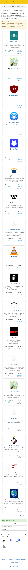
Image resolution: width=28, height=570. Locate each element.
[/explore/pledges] (22, 2)
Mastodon (10, 541)
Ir (2, 531)
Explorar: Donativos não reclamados (13, 6)
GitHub (4, 541)
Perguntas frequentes (20, 559)
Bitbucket (18, 541)
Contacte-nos (10, 559)
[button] (6, 2)
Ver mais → (23, 515)
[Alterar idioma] (14, 2)
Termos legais (14, 562)
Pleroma (4, 547)
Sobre (3, 559)
